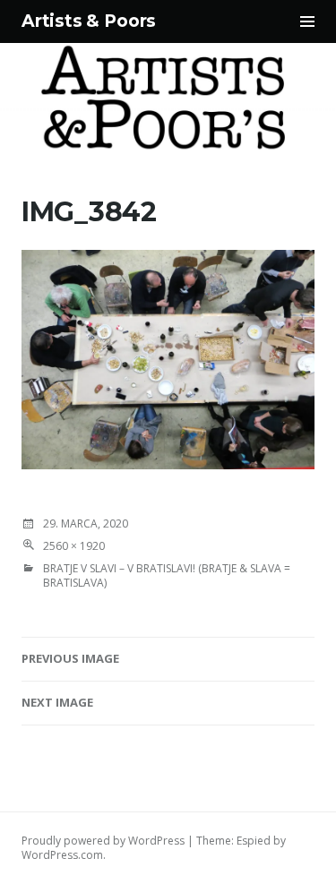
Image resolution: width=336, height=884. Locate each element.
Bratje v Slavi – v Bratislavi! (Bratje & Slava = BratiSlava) (166, 575)
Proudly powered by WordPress (103, 840)
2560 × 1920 (74, 546)
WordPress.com (62, 855)
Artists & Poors (89, 21)
